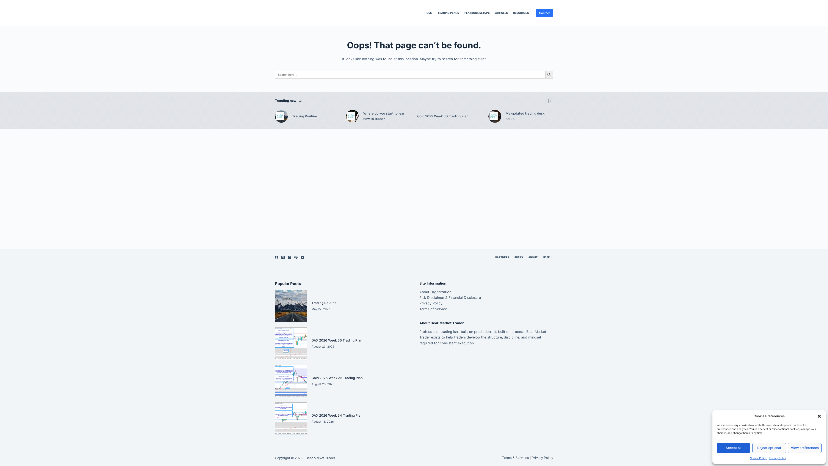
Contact (544, 13)
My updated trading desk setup (525, 116)
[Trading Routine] (281, 116)
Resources (521, 12)
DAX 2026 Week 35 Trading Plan (337, 340)
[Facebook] (276, 257)
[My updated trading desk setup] (494, 116)
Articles (501, 12)
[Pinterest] (296, 257)
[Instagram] (289, 257)
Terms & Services (515, 458)
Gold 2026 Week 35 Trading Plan (337, 378)
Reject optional (769, 448)
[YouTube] (302, 257)
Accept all (734, 448)
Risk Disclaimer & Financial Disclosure (450, 297)
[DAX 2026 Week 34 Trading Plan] (291, 418)
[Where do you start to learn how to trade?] (352, 116)
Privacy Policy (777, 458)
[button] (819, 416)
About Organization (435, 292)
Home (428, 12)
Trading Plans (448, 12)
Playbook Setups (477, 12)
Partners (502, 257)
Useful (548, 257)
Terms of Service (433, 309)
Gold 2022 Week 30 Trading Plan (442, 116)
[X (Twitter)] (283, 257)
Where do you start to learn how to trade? (384, 116)
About (533, 257)
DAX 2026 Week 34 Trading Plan (337, 415)
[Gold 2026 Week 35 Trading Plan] (291, 381)
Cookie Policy (758, 458)
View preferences (805, 448)
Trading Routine (304, 116)
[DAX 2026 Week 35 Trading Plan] (291, 343)
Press (518, 257)
